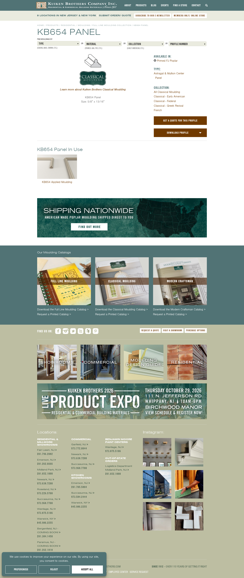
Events (165, 5)
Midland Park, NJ (48, 469)
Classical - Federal (165, 101)
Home (40, 25)
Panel (158, 78)
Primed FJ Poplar (167, 61)
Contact (196, 5)
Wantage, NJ (45, 508)
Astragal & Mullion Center (169, 73)
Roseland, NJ (45, 489)
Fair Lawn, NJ (46, 450)
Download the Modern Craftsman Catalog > (179, 309)
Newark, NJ (44, 479)
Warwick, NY (45, 518)
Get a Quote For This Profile (180, 120)
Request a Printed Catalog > (54, 314)
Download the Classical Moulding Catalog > (121, 309)
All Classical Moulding (167, 92)
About (128, 5)
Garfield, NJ (78, 444)
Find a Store (180, 5)
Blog (153, 5)
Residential (68, 25)
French (158, 110)
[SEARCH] (206, 5)
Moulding (84, 25)
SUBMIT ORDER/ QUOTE (115, 15)
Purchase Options (195, 330)
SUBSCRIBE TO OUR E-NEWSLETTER (153, 15)
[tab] (128, 5)
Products (141, 5)
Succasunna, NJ (47, 499)
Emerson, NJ (45, 459)
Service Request (139, 572)
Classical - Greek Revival (168, 106)
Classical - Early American (169, 96)
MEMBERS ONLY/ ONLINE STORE (189, 15)
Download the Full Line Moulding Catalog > (63, 309)
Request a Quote (150, 330)
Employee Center (118, 572)
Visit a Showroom (172, 330)
